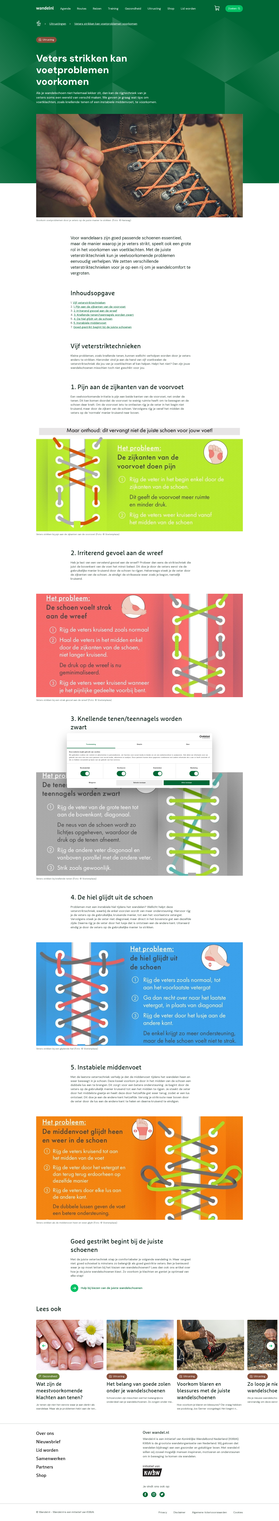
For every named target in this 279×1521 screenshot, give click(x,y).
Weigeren (92, 782)
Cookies (238, 1512)
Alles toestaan (186, 782)
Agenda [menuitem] (65, 9)
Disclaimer (180, 1512)
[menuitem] (45, 8)
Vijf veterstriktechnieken (89, 303)
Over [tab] (188, 744)
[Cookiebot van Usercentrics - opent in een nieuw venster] (196, 737)
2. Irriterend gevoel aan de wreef (95, 311)
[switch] (121, 773)
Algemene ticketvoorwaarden (209, 1512)
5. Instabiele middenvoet (89, 323)
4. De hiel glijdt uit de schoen (93, 319)
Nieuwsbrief (48, 1442)
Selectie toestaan (139, 782)
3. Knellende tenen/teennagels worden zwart (104, 315)
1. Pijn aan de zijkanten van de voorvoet (99, 307)
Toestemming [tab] (91, 744)
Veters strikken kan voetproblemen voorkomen (105, 24)
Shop (41, 1475)
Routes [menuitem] (81, 9)
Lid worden (47, 1450)
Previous (44, 1346)
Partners (44, 1467)
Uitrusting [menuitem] (154, 9)
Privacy (163, 1512)
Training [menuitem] (113, 9)
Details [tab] (139, 744)
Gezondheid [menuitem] (133, 9)
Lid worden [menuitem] (188, 9)
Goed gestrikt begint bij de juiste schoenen (102, 327)
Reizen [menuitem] (97, 9)
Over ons (45, 1433)
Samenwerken (50, 1459)
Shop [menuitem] (170, 9)
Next (271, 1346)
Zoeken (232, 8)
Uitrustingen (57, 24)
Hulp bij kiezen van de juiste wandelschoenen (111, 1288)
